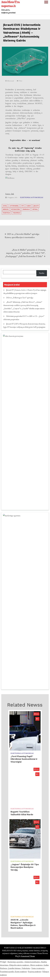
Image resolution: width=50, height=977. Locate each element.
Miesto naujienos (36, 965)
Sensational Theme (28, 956)
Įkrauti (36, 206)
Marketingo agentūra (15, 962)
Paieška (41, 273)
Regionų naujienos (34, 971)
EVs (22, 206)
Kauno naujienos (21, 971)
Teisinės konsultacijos (32, 962)
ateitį (5, 206)
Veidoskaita (26, 968)
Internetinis (15, 209)
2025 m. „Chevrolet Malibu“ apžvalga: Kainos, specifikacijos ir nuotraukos (22, 236)
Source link (9, 194)
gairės (28, 206)
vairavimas (16, 213)
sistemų (35, 209)
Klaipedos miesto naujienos (19, 965)
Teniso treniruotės (38, 968)
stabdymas (6, 213)
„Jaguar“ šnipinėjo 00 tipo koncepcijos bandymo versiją (25, 867)
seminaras (26, 209)
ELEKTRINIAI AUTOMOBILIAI (31, 197)
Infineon (5, 209)
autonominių (14, 206)
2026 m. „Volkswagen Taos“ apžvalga (19, 297)
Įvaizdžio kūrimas (14, 968)
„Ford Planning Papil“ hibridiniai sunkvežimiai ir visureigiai (24, 759)
